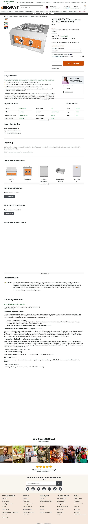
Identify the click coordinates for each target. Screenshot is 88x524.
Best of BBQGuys (61, 498)
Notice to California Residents (10, 512)
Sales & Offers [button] (82, 11)
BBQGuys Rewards (27, 509)
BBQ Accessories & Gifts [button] (55, 11)
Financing (25, 498)
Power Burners (43, 16)
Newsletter (26, 515)
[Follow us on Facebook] (27, 488)
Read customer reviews (43, 471)
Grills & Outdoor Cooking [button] (6, 11)
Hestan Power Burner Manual (14, 131)
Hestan (53, 24)
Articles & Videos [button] (72, 11)
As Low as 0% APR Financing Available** (25, 2)
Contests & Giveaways (80, 515)
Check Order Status (75, 2)
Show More (44, 99)
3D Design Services (28, 504)
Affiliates (42, 506)
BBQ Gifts (76, 512)
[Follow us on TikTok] (55, 488)
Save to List (56, 68)
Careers (41, 504)
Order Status (5, 501)
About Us (42, 498)
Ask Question (9, 213)
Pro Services (49, 2)
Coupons (76, 506)
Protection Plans (27, 506)
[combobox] (67, 48)
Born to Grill (60, 512)
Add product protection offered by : (62, 54)
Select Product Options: (58, 46)
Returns (4, 506)
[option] (6, 20)
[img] (29, 39)
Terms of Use (5, 509)
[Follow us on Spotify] (60, 488)
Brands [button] (64, 11)
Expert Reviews (61, 501)
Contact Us (5, 498)
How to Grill (60, 509)
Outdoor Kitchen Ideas (63, 506)
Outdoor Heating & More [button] (41, 11)
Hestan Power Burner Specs (14, 133)
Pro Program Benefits (28, 512)
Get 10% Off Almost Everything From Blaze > (44, 13)
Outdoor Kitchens (13, 16)
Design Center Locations (58, 2)
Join (58, 483)
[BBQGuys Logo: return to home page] (10, 7)
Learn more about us (43, 441)
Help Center (5, 515)
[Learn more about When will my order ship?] (78, 42)
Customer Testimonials (45, 512)
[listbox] (6, 23)
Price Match (26, 501)
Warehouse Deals (78, 504)
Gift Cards (67, 2)
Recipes (59, 515)
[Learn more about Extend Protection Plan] (83, 56)
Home (5, 16)
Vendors (42, 509)
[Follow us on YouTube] (38, 488)
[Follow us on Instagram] (44, 488)
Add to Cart (73, 63)
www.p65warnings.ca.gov (33, 290)
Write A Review (10, 196)
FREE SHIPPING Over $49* (8, 2)
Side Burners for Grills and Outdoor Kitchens (28, 16)
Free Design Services (40, 2)
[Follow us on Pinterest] (49, 488)
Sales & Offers (78, 498)
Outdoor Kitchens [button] (19, 11)
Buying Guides (61, 504)
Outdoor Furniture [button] (29, 11)
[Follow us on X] (33, 488)
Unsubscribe (5, 518)
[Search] (41, 7)
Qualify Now (71, 38)
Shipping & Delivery (7, 504)
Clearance (76, 501)
